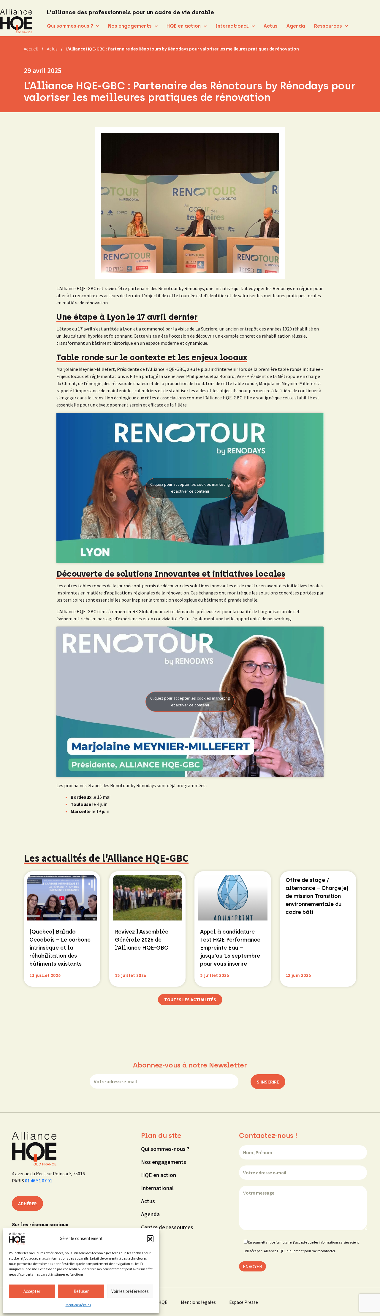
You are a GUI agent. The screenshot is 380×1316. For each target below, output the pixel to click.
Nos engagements (130, 26)
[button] (150, 1238)
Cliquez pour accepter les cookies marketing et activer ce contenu (190, 488)
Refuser (81, 1291)
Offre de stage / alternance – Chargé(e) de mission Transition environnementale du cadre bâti (317, 896)
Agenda (295, 26)
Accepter (31, 1291)
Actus (271, 26)
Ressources (328, 26)
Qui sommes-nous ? (70, 26)
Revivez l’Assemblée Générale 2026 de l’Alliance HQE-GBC (141, 940)
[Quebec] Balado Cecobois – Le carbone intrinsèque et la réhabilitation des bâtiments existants (60, 948)
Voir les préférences (130, 1291)
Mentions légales (78, 1305)
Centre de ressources (167, 1227)
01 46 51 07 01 (38, 1181)
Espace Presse (243, 1302)
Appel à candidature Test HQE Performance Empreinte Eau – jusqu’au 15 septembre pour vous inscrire (230, 948)
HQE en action (184, 26)
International (232, 26)
